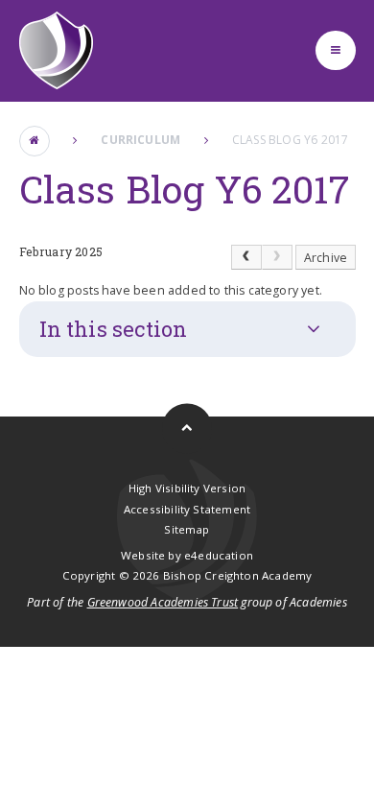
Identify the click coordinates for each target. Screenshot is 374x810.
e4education (218, 555)
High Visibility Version (187, 488)
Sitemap (186, 529)
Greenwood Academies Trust (163, 602)
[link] (277, 257)
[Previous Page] (246, 257)
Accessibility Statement (187, 509)
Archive (325, 258)
